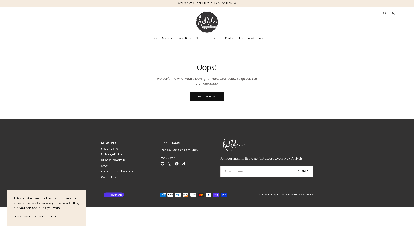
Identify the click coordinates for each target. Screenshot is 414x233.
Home (154, 38)
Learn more (22, 216)
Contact (230, 38)
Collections (184, 38)
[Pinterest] (162, 163)
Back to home (206, 96)
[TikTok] (183, 163)
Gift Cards (202, 38)
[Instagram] (169, 163)
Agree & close (46, 216)
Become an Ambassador (117, 171)
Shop (165, 38)
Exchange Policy (111, 154)
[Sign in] (393, 13)
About (217, 38)
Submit (303, 171)
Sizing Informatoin (113, 160)
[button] (385, 13)
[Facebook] (176, 163)
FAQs (104, 166)
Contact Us (108, 177)
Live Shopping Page (251, 38)
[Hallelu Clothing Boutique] (232, 145)
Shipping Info (109, 148)
